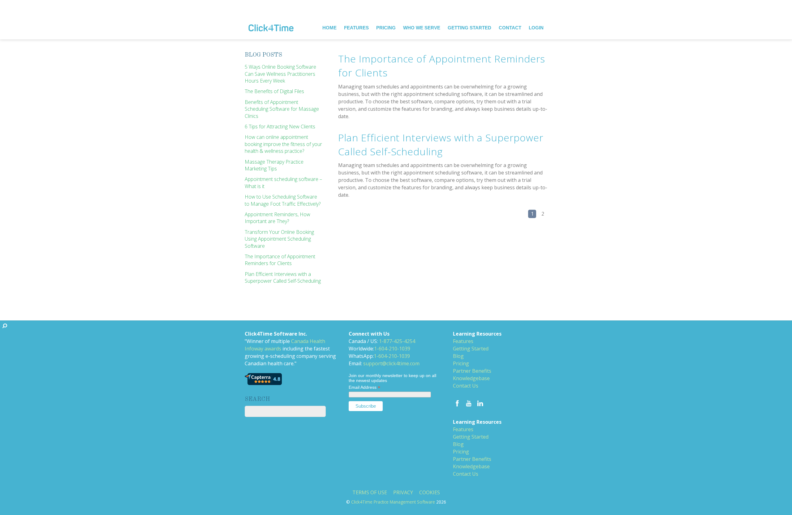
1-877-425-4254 (397, 341)
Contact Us (465, 385)
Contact (510, 27)
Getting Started (469, 27)
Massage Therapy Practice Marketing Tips (274, 165)
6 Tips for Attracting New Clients (280, 126)
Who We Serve (421, 27)
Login (536, 27)
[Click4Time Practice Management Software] (271, 23)
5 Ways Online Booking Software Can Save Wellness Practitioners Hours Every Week (280, 73)
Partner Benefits (472, 370)
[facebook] (457, 402)
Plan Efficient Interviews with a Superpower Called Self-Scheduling (441, 144)
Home (329, 27)
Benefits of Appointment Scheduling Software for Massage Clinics (282, 109)
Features (356, 27)
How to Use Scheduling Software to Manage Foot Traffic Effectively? (283, 200)
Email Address (364, 387)
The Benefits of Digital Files (274, 91)
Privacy (403, 492)
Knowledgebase (471, 378)
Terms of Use (369, 492)
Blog (458, 356)
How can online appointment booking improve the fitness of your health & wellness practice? (283, 144)
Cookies (429, 492)
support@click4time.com (391, 363)
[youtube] (468, 402)
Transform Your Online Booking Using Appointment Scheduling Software (279, 239)
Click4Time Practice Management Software (393, 502)
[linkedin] (480, 402)
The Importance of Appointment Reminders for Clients (280, 260)
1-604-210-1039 (392, 348)
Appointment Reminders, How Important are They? (277, 218)
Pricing (386, 27)
